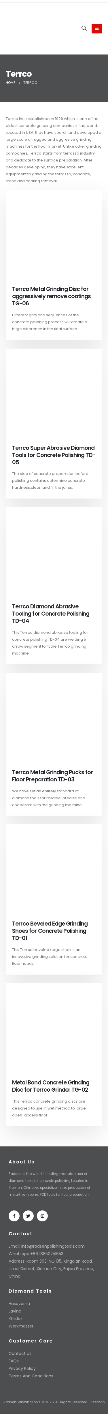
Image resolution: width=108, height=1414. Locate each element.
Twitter (28, 1215)
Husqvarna (19, 1303)
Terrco (35, 153)
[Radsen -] (23, 28)
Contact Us (20, 1353)
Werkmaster (21, 1326)
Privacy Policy (22, 1368)
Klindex (15, 1318)
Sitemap (97, 1402)
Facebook (14, 1215)
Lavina (15, 1311)
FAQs (14, 1361)
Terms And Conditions (31, 1376)
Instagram (42, 1215)
